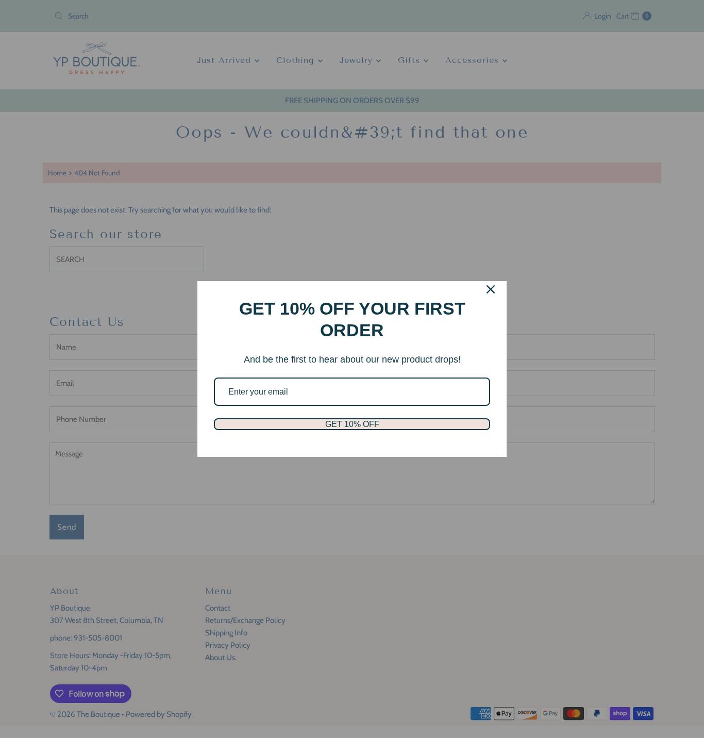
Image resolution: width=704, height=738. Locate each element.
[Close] (491, 289)
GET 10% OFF (352, 424)
